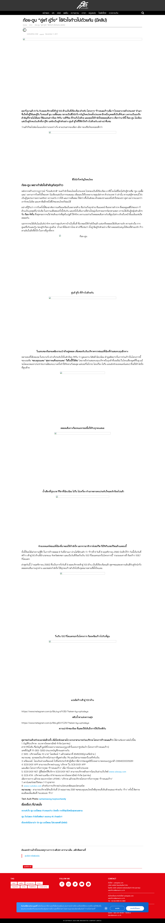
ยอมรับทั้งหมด (135, 908)
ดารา (84, 13)
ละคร (23, 887)
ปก (53, 13)
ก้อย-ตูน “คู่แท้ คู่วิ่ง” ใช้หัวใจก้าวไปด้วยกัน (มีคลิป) (49, 25)
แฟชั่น (65, 13)
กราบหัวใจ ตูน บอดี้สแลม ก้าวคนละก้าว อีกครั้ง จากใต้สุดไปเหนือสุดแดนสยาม (52, 810)
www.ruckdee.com (32, 786)
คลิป (59, 13)
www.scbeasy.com (117, 771)
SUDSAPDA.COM (32, 34)
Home (25, 25)
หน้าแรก (46, 13)
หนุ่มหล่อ (92, 13)
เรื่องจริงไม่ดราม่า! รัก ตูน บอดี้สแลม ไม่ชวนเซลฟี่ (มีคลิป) (44, 822)
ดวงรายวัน (113, 13)
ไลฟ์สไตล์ (102, 13)
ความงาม (75, 13)
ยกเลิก (117, 908)
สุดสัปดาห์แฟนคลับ (32, 856)
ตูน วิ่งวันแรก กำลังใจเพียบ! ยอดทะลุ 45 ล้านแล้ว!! (42, 816)
